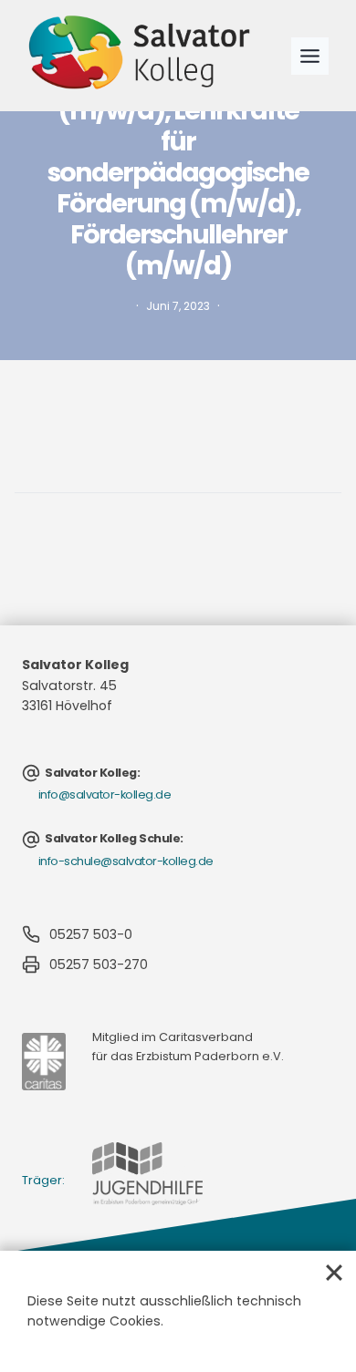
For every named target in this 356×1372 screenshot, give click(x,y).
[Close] (334, 1272)
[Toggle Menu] (310, 56)
